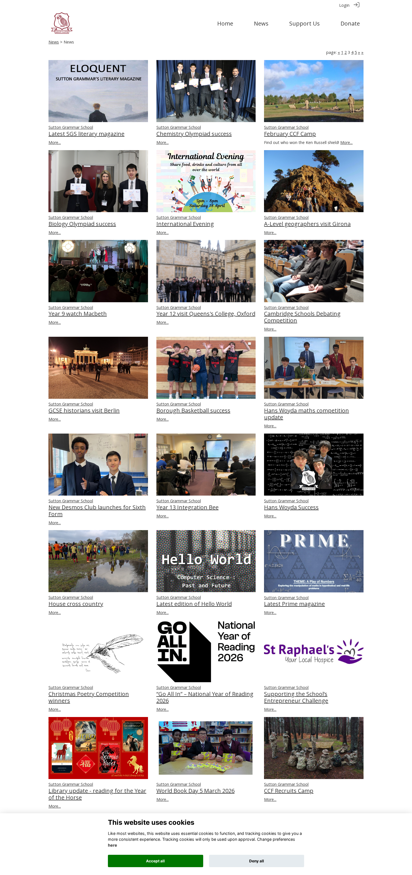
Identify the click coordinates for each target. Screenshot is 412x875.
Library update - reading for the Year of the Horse (97, 794)
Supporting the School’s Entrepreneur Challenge (296, 697)
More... (54, 142)
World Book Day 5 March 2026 (195, 790)
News (53, 42)
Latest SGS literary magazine (86, 134)
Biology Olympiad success (82, 224)
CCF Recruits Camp (288, 790)
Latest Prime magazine (294, 604)
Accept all (155, 861)
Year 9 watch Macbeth (77, 313)
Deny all (256, 861)
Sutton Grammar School (70, 127)
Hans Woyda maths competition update (306, 414)
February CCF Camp (290, 134)
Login (344, 5)
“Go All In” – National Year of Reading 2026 (204, 697)
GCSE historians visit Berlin (84, 410)
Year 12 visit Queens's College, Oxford (205, 313)
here (112, 845)
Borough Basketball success (193, 410)
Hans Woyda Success (291, 507)
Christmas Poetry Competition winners (88, 697)
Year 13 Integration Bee (187, 507)
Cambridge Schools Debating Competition (302, 317)
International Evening (185, 224)
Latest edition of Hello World (194, 604)
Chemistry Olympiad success (194, 134)
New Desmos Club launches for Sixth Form (97, 510)
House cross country (75, 604)
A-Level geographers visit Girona (307, 224)
